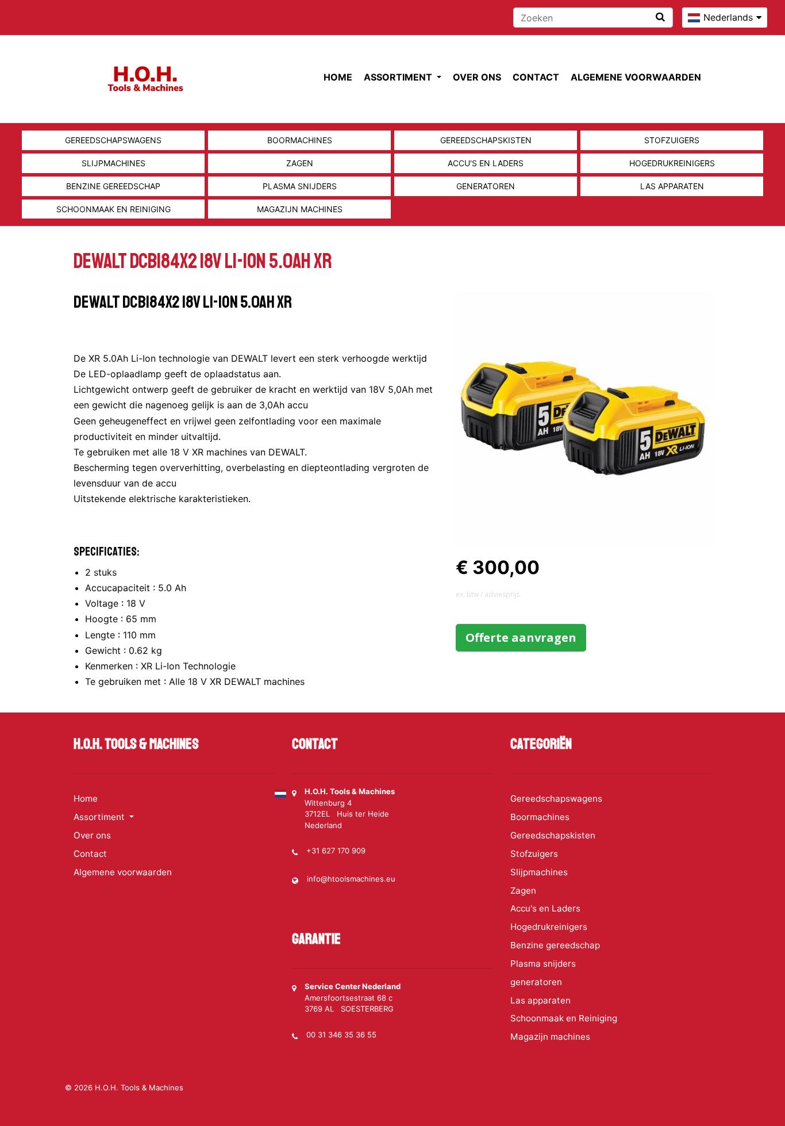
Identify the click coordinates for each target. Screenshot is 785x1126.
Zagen (299, 163)
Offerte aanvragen (520, 637)
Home (338, 77)
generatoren (485, 186)
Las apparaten (672, 186)
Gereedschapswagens (113, 140)
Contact (536, 77)
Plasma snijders (300, 186)
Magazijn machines (300, 209)
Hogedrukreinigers (672, 163)
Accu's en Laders (486, 163)
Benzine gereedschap (113, 186)
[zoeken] (660, 17)
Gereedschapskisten (486, 140)
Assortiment (399, 77)
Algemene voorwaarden (636, 77)
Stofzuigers (671, 140)
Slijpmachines (113, 163)
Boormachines (299, 140)
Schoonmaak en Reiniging (113, 209)
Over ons (477, 77)
